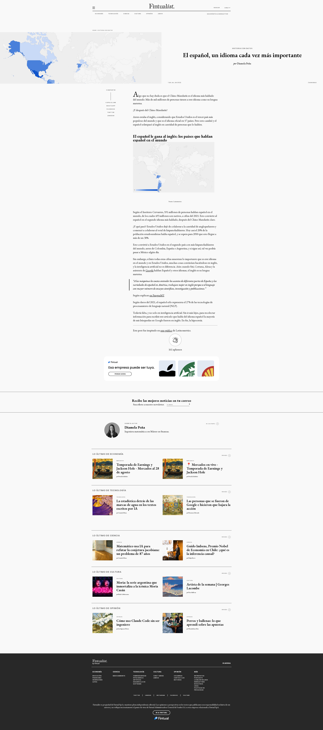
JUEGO (160, 14)
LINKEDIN (110, 116)
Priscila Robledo (123, 476)
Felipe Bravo (192, 558)
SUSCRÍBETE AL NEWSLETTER (217, 14)
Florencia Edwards (194, 513)
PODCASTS (198, 678)
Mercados (120, 460)
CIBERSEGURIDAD (139, 676)
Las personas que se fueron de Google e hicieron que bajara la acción (208, 505)
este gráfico (166, 330)
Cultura (137, 14)
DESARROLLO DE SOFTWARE (139, 683)
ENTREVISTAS (199, 676)
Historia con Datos (105, 30)
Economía (99, 14)
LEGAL (196, 686)
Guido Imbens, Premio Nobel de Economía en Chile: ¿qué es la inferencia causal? (208, 550)
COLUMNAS (178, 676)
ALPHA (94, 682)
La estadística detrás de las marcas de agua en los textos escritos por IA (136, 505)
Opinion (119, 617)
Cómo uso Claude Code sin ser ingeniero (138, 622)
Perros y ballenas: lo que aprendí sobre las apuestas (205, 622)
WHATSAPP (110, 106)
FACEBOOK (110, 109)
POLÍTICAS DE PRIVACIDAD (199, 689)
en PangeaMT (157, 295)
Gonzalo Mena (122, 513)
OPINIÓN (177, 672)
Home (94, 30)
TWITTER (110, 112)
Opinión (149, 14)
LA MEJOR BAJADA (201, 680)
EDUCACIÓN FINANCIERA (97, 677)
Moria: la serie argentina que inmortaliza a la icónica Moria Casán (137, 586)
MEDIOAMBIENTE (119, 676)
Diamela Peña (244, 63)
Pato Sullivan (192, 592)
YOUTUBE (186, 695)
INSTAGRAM (160, 695)
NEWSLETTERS (199, 682)
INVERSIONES (97, 680)
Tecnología (113, 14)
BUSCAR (217, 7)
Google (150, 270)
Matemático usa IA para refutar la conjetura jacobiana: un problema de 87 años (137, 550)
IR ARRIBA (226, 663)
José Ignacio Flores (123, 629)
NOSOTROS (198, 684)
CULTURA (157, 672)
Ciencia (126, 14)
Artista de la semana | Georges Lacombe (208, 586)
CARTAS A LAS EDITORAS (179, 679)
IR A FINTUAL (161, 713)
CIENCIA (116, 672)
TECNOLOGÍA (138, 672)
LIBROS (156, 678)
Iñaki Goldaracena (123, 594)
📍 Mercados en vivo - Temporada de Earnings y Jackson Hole (205, 468)
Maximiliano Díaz (193, 629)
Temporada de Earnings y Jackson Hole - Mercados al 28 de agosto (137, 468)
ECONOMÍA (97, 672)
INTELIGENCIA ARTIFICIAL (138, 679)
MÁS (196, 672)
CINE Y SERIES (158, 676)
